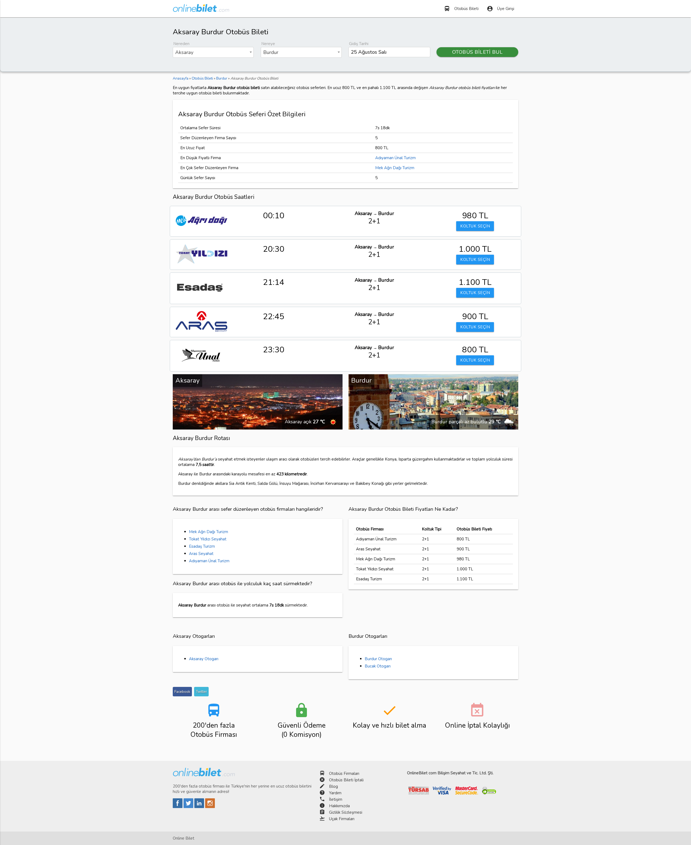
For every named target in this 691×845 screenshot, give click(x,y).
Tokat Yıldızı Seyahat (207, 539)
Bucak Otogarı (378, 666)
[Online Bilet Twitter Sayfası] (189, 806)
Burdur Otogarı (378, 659)
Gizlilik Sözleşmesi (345, 812)
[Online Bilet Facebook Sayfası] (178, 806)
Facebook (182, 691)
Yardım (335, 793)
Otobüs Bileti (461, 8)
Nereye (268, 43)
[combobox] (213, 52)
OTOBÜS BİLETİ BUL (477, 52)
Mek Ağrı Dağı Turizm (394, 168)
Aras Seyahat (201, 553)
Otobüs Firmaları (344, 773)
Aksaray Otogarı (203, 659)
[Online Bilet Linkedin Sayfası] (199, 806)
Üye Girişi (500, 8)
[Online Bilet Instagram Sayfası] (210, 806)
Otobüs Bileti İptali (346, 780)
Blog (333, 786)
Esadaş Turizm (202, 546)
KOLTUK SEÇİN (475, 226)
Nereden (181, 43)
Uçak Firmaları (341, 819)
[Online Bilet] (201, 9)
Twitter (201, 691)
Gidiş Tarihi (358, 43)
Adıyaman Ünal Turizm (395, 158)
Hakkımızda (339, 806)
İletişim (335, 799)
